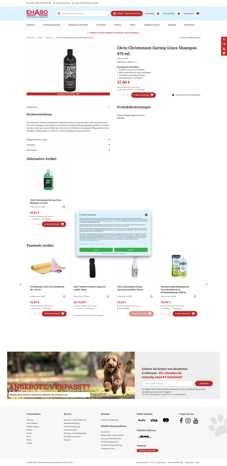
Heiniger (105, 413)
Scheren (31, 24)
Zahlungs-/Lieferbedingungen (75, 433)
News (29, 437)
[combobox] (82, 13)
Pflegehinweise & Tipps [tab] (37, 140)
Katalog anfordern (70, 430)
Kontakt (29, 443)
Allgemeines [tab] (32, 107)
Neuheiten (189, 24)
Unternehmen (34, 413)
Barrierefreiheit (142, 463)
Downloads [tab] (31, 150)
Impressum (189, 463)
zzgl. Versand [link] (135, 87)
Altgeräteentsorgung (71, 423)
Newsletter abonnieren (72, 437)
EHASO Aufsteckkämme (110, 442)
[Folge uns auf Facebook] (182, 420)
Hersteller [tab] (31, 145)
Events (29, 433)
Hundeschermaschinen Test (111, 445)
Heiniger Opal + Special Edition (112, 435)
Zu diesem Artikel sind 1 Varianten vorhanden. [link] (45, 315)
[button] (64, 206)
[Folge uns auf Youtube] (196, 420)
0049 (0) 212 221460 (43, 3)
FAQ (152, 463)
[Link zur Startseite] (37, 13)
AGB (197, 463)
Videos (29, 440)
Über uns (30, 420)
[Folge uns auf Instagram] (189, 420)
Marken (172, 24)
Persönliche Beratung (72, 427)
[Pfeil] (20, 284)
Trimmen (101, 24)
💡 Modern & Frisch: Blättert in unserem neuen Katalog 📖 (113, 33)
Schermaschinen (51, 24)
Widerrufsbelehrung (175, 463)
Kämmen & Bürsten (78, 24)
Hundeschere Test (108, 449)
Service (67, 413)
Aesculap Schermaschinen (111, 439)
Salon (132, 24)
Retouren (67, 440)
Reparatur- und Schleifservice (75, 420)
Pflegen (117, 24)
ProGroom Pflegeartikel (109, 420)
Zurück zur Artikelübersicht (190, 38)
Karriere (30, 430)
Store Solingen (32, 423)
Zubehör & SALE (152, 24)
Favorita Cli (105, 432)
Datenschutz (161, 463)
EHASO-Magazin (33, 427)
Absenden (204, 383)
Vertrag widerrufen (147, 450)
